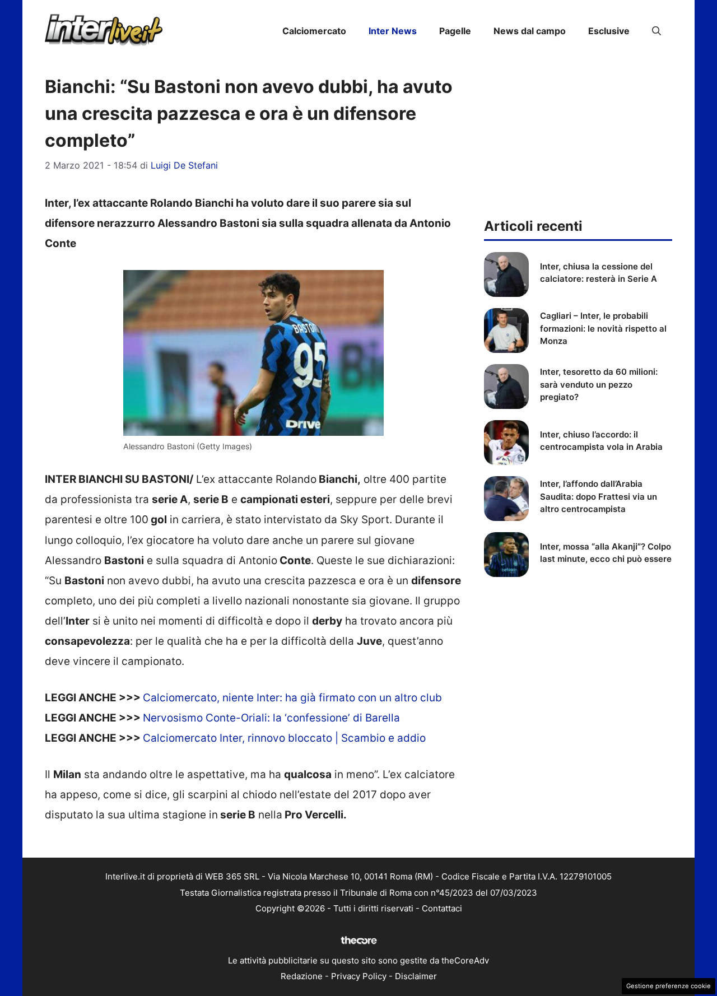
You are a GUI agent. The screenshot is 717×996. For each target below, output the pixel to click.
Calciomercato (314, 30)
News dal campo (529, 30)
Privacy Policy (359, 976)
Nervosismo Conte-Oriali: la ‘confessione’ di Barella (271, 717)
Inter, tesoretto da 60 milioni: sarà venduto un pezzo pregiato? (599, 384)
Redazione (302, 976)
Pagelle (455, 30)
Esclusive (609, 30)
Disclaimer (416, 976)
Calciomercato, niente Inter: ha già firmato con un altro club (292, 697)
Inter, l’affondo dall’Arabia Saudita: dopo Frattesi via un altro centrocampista (598, 496)
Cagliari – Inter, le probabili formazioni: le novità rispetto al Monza (603, 328)
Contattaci (442, 908)
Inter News (393, 30)
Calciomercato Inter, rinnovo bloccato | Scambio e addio (284, 738)
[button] (656, 31)
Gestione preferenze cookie (668, 986)
